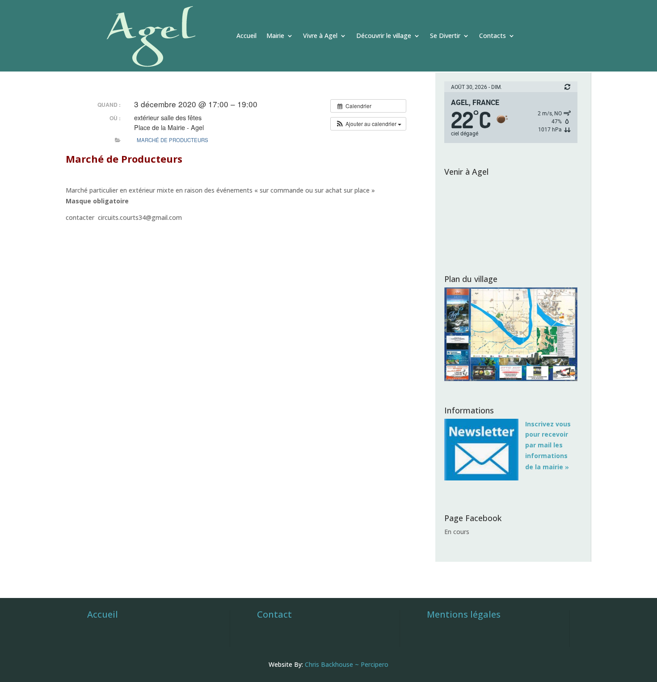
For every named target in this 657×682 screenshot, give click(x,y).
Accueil (246, 35)
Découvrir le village (383, 35)
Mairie (275, 35)
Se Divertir (445, 35)
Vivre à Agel (320, 35)
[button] (368, 124)
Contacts (492, 35)
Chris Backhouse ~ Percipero (346, 664)
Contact (274, 614)
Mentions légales (464, 614)
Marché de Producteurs (172, 139)
